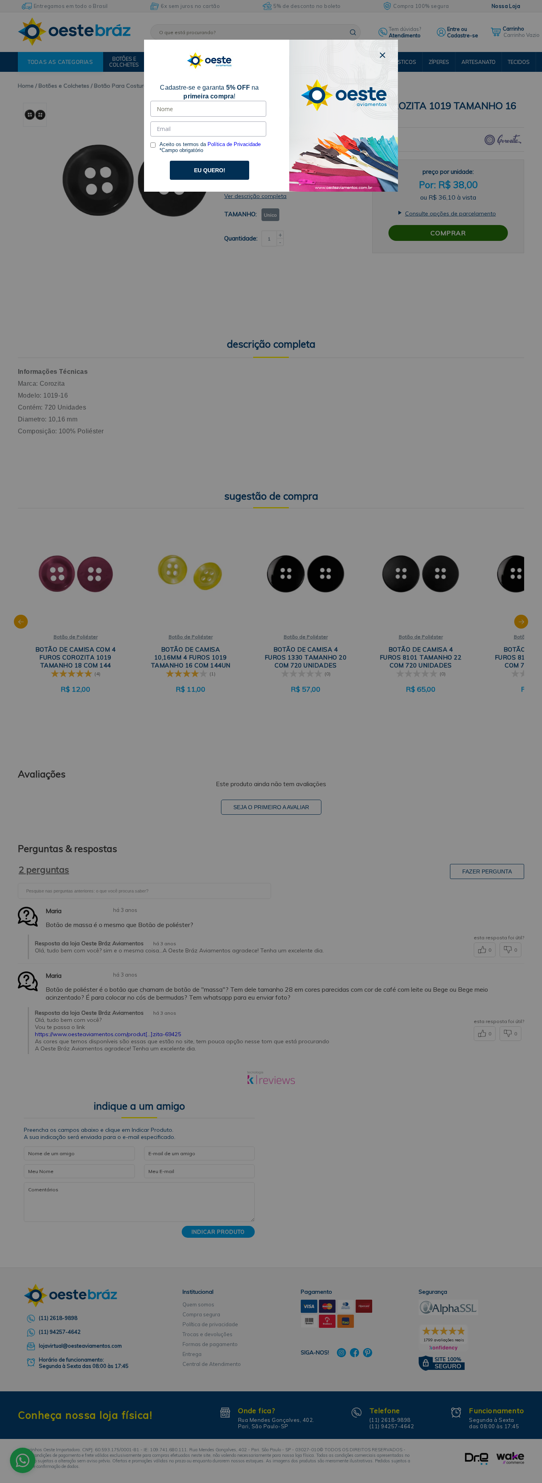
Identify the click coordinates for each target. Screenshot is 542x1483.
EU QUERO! (209, 170)
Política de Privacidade (234, 144)
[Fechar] (382, 55)
